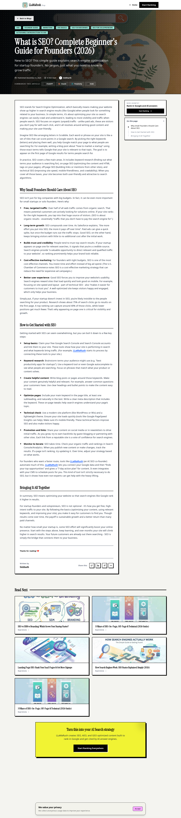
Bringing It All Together (140, 136)
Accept (137, 809)
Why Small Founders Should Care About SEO (144, 127)
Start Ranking (149, 5)
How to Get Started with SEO (142, 132)
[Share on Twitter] (91, 565)
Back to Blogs (25, 18)
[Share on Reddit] (104, 565)
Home (134, 5)
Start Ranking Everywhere (90, 748)
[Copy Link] (110, 565)
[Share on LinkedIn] (98, 565)
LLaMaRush (79, 350)
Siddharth (67, 78)
